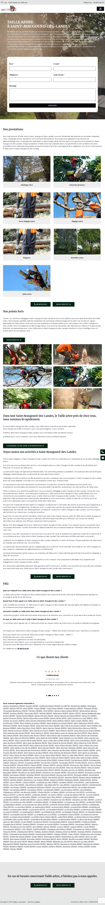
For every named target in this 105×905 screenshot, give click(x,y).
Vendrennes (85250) (78, 706)
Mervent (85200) (40, 777)
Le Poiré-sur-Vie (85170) (75, 792)
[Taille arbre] (26, 278)
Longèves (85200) (66, 782)
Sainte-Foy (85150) (89, 716)
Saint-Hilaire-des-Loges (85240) (16, 745)
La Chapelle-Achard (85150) (69, 814)
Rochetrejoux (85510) (79, 760)
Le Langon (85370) (55, 795)
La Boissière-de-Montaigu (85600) (44, 819)
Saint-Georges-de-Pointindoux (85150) (31, 750)
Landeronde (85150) (28, 800)
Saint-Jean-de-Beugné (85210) (35, 743)
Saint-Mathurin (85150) (40, 733)
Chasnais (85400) (84, 832)
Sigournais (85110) (31, 713)
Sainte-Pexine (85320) (25, 716)
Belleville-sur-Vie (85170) (63, 842)
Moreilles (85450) (33, 775)
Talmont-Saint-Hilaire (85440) (66, 711)
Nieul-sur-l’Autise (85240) (76, 768)
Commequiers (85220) (12, 829)
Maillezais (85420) (72, 780)
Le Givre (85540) (92, 795)
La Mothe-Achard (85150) (60, 805)
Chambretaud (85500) (44, 834)
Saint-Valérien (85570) (61, 721)
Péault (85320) (36, 765)
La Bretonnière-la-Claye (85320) (87, 817)
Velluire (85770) (16, 708)
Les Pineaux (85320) (18, 787)
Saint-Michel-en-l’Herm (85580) (42, 731)
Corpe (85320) (89, 827)
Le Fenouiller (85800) (28, 797)
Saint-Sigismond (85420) (84, 723)
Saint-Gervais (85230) (46, 748)
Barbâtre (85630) (16, 846)
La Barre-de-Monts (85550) (88, 819)
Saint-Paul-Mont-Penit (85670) (29, 728)
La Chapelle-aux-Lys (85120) (45, 814)
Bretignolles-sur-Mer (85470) (73, 837)
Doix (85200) (38, 827)
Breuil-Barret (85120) (52, 837)
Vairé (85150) (28, 708)
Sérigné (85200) (45, 713)
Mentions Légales (34, 902)
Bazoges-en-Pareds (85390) (71, 844)
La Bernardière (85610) (67, 819)
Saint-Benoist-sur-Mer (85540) (33, 758)
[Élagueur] (26, 241)
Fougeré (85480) (29, 824)
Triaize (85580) (40, 708)
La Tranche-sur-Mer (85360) (21, 802)
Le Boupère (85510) (70, 797)
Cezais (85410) (37, 837)
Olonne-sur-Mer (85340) (80, 765)
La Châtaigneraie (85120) (51, 812)
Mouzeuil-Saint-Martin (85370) (48, 770)
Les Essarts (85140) (35, 790)
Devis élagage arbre (27, 221)
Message (12, 86)
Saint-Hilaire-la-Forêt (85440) (86, 743)
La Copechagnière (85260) (29, 812)
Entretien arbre (77, 258)
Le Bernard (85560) (86, 797)
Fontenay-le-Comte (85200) (48, 824)
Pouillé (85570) (81, 763)
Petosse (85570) (23, 765)
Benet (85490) (46, 842)
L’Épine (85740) (44, 792)
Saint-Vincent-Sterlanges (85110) (39, 721)
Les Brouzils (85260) (29, 792)
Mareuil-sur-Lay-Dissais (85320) (36, 780)
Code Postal (59, 75)
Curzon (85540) (63, 827)
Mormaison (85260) (18, 775)
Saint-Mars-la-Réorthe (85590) (22, 738)
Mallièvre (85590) (57, 780)
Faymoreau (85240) (83, 824)
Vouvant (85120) (32, 706)
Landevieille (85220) (11, 800)
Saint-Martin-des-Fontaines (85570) (61, 735)
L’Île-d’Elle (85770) (51, 785)
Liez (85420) (65, 785)
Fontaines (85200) (67, 824)
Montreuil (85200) (48, 775)
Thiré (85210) (48, 711)
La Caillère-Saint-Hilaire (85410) (44, 817)
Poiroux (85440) (94, 763)
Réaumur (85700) (17, 763)
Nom (11, 64)
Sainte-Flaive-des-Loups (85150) (36, 718)
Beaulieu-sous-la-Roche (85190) (33, 844)
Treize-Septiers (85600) (73, 708)
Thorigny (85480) (35, 711)
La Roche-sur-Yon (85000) (74, 802)
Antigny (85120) (84, 846)
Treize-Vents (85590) (55, 708)
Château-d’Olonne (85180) (65, 832)
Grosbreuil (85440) (40, 822)
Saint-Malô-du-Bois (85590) (47, 738)
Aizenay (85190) (16, 849)
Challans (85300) (60, 834)
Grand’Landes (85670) (58, 822)
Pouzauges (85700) (66, 763)
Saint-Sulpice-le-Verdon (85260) (33, 723)
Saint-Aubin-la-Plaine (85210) (58, 758)
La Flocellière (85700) (54, 809)
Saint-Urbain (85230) (79, 721)
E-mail (57, 64)
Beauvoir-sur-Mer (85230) (84, 842)
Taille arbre (26, 294)
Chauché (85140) (9, 832)
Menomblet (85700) (56, 777)
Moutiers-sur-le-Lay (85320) (72, 770)
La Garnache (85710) (37, 809)
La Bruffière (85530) (66, 817)
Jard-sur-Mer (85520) (11, 822)
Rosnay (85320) (64, 760)
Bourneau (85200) (34, 839)
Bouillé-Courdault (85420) (79, 839)
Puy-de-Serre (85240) (49, 763)
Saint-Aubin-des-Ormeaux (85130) (84, 758)
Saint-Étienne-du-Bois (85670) (36, 753)
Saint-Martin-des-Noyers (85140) (32, 735)
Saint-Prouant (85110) (26, 726)
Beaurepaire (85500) (11, 844)
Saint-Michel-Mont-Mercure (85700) (82, 728)
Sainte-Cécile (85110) (58, 718)
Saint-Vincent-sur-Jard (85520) (79, 718)
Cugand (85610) (76, 827)
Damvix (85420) (50, 827)
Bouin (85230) (62, 839)
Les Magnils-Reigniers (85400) (39, 787)
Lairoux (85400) (43, 800)
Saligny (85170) (75, 713)
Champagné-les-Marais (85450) (21, 834)
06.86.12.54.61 (98, 2)
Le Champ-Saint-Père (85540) (50, 797)
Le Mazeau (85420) (39, 795)
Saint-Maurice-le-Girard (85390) (87, 731)
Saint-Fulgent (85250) (86, 750)
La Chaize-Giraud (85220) (20, 817)
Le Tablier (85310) (58, 792)
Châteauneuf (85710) (25, 832)
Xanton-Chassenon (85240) (14, 706)
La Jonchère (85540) (23, 807)
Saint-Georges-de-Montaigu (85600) (62, 750)
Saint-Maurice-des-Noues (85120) (16, 733)
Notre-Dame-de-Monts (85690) (29, 768)
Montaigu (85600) (81, 775)
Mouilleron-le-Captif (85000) (29, 772)
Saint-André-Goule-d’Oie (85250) (44, 760)
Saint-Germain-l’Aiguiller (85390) (69, 748)
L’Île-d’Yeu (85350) (17, 785)
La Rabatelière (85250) (12, 805)
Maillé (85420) (85, 780)
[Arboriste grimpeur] (77, 169)
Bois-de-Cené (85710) (18, 842)
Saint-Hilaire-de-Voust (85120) (42, 745)
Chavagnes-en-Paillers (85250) (85, 829)
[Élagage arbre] (77, 205)
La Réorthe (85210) (93, 802)
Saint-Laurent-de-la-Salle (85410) (28, 740)
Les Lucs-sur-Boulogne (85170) (64, 787)
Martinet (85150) (71, 777)
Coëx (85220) (27, 829)
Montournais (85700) (64, 775)
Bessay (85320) (34, 842)
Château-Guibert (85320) (44, 832)
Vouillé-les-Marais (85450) (49, 706)
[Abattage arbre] (26, 169)
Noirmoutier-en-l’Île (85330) (54, 768)
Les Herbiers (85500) (18, 790)
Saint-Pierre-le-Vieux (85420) (48, 726)
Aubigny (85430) (55, 846)
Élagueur (26, 258)
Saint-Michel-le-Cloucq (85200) (15, 731)
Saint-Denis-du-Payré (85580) (22, 755)
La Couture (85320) (11, 812)
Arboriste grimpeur (77, 185)
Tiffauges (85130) (90, 708)
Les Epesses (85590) (51, 790)
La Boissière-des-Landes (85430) (16, 819)
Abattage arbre (27, 185)
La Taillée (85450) (56, 802)
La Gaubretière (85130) (19, 809)
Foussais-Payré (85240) (12, 824)
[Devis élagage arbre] (26, 205)
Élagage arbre (77, 221)
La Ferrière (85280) (72, 809)
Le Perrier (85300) (23, 795)
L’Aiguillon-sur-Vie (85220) (60, 800)
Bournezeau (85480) (18, 839)
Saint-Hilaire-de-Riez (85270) (66, 745)
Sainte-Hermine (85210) (44, 716)
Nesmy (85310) (16, 770)
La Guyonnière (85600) (60, 807)
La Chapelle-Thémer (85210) (73, 812)
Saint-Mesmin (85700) (64, 731)
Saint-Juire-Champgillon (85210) (83, 740)
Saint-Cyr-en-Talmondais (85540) (48, 755)
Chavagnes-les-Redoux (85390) (59, 829)
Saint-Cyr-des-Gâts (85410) (73, 755)
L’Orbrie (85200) (28, 782)
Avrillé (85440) (30, 846)
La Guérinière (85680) (79, 807)
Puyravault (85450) (32, 763)
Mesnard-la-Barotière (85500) (21, 777)
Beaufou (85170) (53, 844)
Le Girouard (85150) (11, 797)
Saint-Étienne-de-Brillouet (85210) (63, 753)
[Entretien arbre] (77, 241)
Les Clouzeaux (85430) (70, 790)
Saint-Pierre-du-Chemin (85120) (73, 726)
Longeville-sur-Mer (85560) (47, 782)
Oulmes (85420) (62, 765)
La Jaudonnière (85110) (41, 807)
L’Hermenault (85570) (79, 785)
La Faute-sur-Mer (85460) (91, 809)
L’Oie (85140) (79, 782)
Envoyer (52, 105)
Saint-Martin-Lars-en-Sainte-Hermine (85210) (68, 733)
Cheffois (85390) (39, 829)
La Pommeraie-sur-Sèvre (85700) (35, 805)
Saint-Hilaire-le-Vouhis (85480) (60, 743)
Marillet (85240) (16, 780)
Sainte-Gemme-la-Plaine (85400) (67, 716)
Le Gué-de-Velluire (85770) (74, 795)
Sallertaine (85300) (60, 713)
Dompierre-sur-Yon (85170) (21, 827)
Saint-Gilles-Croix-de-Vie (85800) (23, 748)
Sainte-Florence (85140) (12, 718)
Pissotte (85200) (9, 765)
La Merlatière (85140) (79, 805)
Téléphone (14, 75)
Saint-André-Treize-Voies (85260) (16, 760)
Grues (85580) (27, 822)
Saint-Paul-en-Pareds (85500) (55, 728)
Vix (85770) (65, 706)
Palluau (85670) (49, 765)
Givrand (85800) (74, 822)
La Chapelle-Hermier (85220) (21, 814)
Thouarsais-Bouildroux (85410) (15, 711)
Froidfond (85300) (89, 822)
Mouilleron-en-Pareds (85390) (54, 772)
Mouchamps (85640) (75, 772)
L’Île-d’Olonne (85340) (34, 785)
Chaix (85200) (73, 834)
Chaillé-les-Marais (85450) (20, 837)
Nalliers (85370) (28, 770)
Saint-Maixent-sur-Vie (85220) (71, 738)
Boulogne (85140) (49, 839)
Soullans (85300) (16, 713)
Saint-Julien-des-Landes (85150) (56, 740)
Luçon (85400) (15, 782)
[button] (46, 695)
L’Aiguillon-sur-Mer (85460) (83, 800)
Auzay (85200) (42, 846)
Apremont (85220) (69, 846)
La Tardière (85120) (40, 802)
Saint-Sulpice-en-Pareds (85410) (60, 723)
